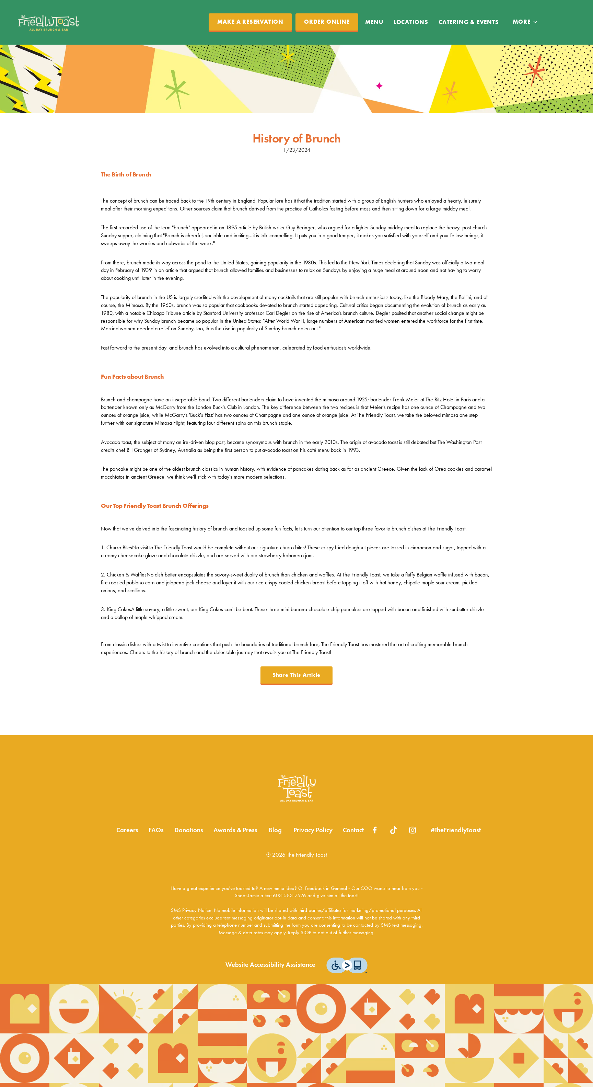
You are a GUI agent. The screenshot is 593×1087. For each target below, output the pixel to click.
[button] (526, 22)
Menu (374, 22)
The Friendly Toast (296, 788)
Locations (411, 22)
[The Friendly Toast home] (48, 22)
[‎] (375, 829)
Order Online (327, 21)
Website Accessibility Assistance (270, 965)
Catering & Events (469, 22)
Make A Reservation (250, 21)
